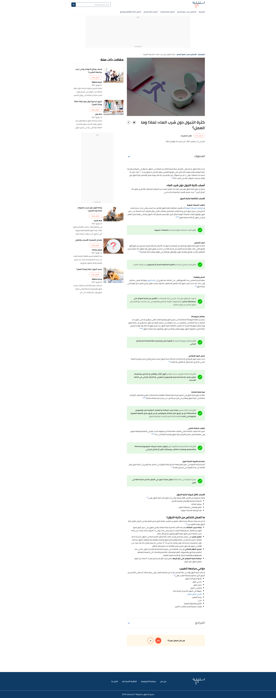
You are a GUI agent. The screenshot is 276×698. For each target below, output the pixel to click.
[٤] (176, 217)
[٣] (178, 217)
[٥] (140, 328)
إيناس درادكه (97, 249)
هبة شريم (98, 220)
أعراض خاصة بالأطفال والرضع (130, 11)
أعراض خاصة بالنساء (167, 11)
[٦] (147, 497)
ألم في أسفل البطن (194, 594)
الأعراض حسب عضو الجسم (186, 11)
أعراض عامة (199, 135)
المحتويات (199, 156)
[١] (172, 177)
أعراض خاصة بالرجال (150, 11)
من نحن (163, 681)
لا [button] (150, 640)
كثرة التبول (151, 280)
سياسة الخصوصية (148, 681)
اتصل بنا (114, 681)
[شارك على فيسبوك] (128, 122)
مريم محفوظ (97, 82)
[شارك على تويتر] (134, 122)
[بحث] (73, 4)
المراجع (200, 622)
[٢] (195, 191)
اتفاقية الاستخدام (129, 681)
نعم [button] (158, 640)
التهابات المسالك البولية (194, 208)
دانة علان (98, 114)
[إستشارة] (198, 4)
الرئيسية (202, 11)
